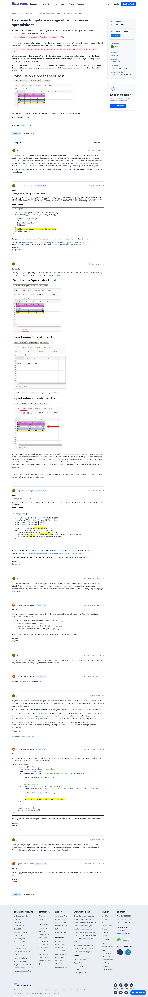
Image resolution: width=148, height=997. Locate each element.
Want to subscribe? (119, 31)
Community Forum (61, 916)
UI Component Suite (21, 916)
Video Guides (106, 956)
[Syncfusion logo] (20, 3)
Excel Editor (43, 951)
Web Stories (59, 961)
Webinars (58, 964)
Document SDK (19, 942)
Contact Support (118, 106)
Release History (107, 969)
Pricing (71, 4)
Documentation (107, 947)
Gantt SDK (17, 929)
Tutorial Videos (107, 953)
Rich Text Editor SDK (21, 932)
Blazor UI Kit (78, 966)
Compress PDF (44, 935)
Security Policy (55, 990)
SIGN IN (17, 133)
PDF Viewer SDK (19, 945)
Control (114, 59)
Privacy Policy (18, 990)
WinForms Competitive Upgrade (85, 935)
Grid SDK (17, 919)
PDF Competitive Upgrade (83, 942)
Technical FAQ (60, 951)
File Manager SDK (20, 939)
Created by (115, 43)
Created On (115, 65)
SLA (56, 929)
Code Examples (60, 954)
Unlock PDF (43, 928)
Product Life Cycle (61, 932)
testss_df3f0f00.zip (27, 125)
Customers (105, 919)
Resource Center (61, 967)
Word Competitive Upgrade (83, 945)
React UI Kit (78, 963)
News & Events (107, 926)
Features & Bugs (61, 926)
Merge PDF (43, 931)
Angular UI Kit (79, 969)
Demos (104, 943)
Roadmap (105, 966)
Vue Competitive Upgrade (83, 929)
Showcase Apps (107, 960)
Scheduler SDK (19, 926)
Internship (105, 932)
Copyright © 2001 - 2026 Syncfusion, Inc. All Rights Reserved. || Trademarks (37, 993)
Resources (60, 4)
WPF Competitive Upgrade (83, 939)
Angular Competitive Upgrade (84, 919)
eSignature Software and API (24, 965)
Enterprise (46, 4)
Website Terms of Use (42, 990)
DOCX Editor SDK (20, 948)
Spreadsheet (115, 62)
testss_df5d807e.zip (28, 737)
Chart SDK (17, 922)
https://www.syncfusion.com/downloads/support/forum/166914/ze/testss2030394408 (53, 554)
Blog (103, 922)
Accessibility (59, 957)
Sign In (116, 4)
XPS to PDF (43, 938)
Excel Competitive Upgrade (83, 948)
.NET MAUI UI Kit (80, 960)
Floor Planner (43, 944)
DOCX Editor (43, 948)
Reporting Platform (20, 961)
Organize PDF (44, 941)
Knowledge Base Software (23, 971)
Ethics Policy (82, 990)
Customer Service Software (23, 968)
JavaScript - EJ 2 (30, 13)
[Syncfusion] (22, 985)
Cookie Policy (28, 990)
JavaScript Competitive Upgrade (85, 922)
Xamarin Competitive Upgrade (84, 932)
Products (33, 4)
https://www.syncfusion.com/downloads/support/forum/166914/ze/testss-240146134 (53, 242)
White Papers (60, 944)
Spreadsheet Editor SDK (22, 952)
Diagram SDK (18, 935)
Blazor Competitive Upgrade (84, 916)
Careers (104, 929)
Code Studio (18, 955)
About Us (80, 4)
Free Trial (42, 916)
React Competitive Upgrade (83, 926)
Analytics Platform (20, 958)
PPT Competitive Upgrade (83, 952)
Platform (114, 53)
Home (14, 13)
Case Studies (59, 948)
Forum (21, 13)
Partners (105, 935)
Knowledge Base (61, 919)
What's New (106, 963)
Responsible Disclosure (69, 990)
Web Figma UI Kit (80, 973)
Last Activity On (117, 72)
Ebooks (57, 941)
